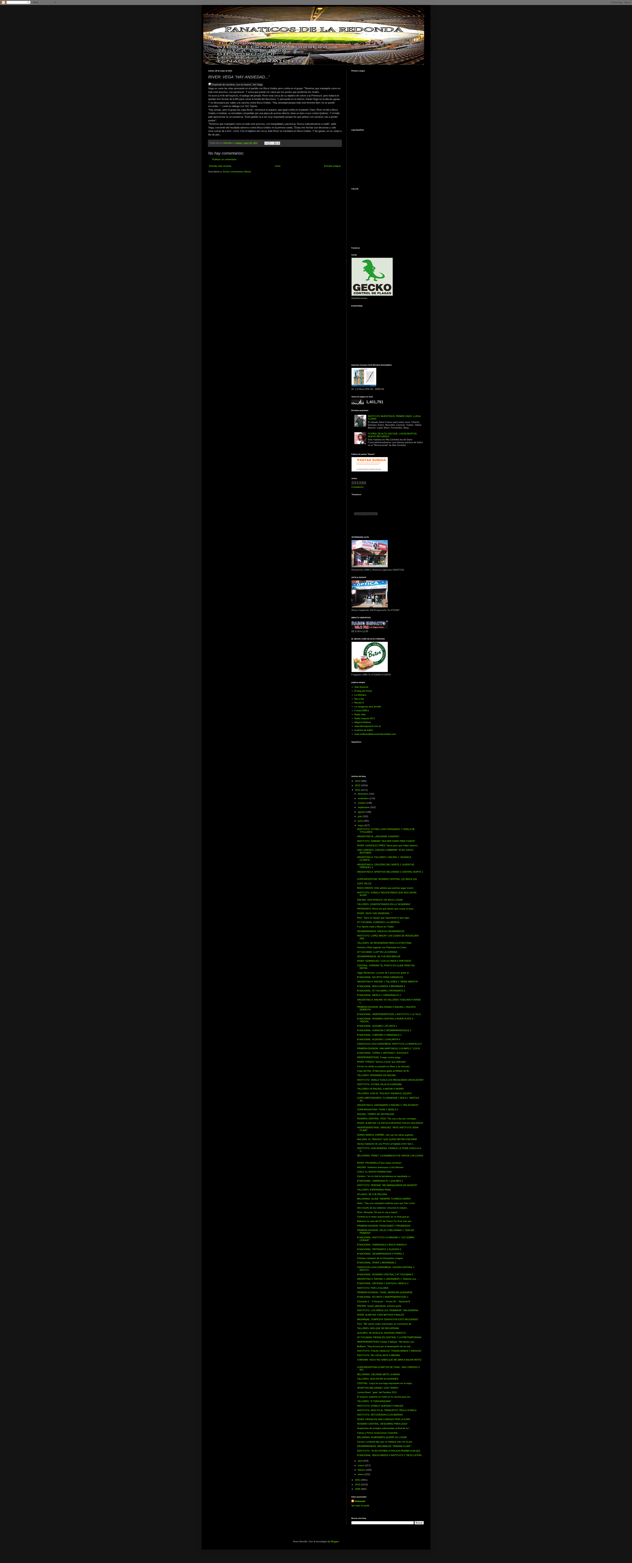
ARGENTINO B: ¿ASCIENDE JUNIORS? (378, 836)
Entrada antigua (332, 166)
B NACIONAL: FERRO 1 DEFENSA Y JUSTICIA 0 (382, 1053)
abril (360, 1460)
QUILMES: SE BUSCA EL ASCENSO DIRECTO (381, 1333)
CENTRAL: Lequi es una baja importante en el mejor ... (386, 1383)
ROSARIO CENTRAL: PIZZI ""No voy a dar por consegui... (387, 1118)
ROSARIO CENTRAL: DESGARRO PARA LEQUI (382, 1423)
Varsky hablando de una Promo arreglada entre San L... (386, 1143)
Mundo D (359, 702)
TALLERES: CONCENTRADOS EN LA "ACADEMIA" (384, 904)
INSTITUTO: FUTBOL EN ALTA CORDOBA (379, 1084)
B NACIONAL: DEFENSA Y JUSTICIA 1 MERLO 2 (382, 1283)
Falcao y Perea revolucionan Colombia (377, 1432)
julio (360, 816)
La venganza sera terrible (367, 706)
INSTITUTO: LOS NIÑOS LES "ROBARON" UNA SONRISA (387, 1310)
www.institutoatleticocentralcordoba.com (375, 734)
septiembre (364, 807)
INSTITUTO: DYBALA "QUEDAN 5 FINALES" (380, 1405)
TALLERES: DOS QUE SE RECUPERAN (378, 1328)
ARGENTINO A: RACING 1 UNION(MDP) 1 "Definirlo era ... (388, 1279)
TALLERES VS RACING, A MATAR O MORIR (380, 1088)
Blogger (335, 1541)
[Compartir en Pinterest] (278, 143)
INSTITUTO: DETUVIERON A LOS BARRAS (380, 1414)
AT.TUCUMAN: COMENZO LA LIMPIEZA (378, 922)
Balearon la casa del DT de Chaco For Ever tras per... (385, 1221)
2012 (358, 790)
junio (360, 820)
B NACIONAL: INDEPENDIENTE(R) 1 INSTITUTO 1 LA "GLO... (390, 1014)
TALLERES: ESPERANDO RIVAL (374, 1189)
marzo (361, 1465)
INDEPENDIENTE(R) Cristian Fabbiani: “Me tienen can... (386, 1341)
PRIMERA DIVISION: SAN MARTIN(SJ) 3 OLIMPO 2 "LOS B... (389, 1048)
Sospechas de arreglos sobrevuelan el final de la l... (384, 1428)
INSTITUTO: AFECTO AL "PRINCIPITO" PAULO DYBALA (386, 1410)
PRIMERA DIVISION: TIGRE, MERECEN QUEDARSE (384, 1292)
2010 (358, 1484)
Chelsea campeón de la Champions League (380, 1258)
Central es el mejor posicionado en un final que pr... (384, 1216)
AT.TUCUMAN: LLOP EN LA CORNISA (377, 952)
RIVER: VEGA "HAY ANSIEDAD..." (374, 913)
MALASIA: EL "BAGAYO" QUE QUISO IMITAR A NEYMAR (387, 1139)
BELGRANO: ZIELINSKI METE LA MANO (378, 1374)
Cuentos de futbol (363, 730)
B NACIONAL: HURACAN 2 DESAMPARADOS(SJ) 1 (384, 1030)
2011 (358, 1480)
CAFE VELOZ (364, 883)
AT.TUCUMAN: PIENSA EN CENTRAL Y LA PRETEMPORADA (389, 1337)
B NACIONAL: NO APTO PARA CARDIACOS (380, 977)
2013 (358, 785)
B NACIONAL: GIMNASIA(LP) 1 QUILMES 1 (380, 1180)
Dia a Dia (359, 698)
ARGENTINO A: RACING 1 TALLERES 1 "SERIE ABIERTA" (387, 981)
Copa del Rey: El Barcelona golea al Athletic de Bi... (384, 1070)
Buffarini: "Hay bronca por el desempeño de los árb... (384, 1346)
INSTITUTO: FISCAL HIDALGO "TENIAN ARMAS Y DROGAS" (389, 1350)
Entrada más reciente (220, 166)
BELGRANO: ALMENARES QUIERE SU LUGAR (382, 1437)
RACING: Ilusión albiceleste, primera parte (379, 1306)
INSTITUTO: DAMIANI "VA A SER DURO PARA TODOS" (386, 841)
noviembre (363, 798)
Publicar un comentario (224, 159)
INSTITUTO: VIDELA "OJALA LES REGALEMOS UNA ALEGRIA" (390, 1080)
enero (361, 1474)
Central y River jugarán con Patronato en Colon (382, 947)
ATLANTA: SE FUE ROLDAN (372, 1194)
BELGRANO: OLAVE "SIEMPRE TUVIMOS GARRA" (384, 1198)
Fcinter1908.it (361, 710)
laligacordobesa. (362, 722)
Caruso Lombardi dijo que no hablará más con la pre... (385, 1441)
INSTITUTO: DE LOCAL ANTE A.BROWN (378, 1355)
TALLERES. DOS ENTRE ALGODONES (377, 1378)
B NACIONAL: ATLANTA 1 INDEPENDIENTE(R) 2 (382, 1297)
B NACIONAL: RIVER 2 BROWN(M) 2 (376, 1262)
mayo (361, 825)
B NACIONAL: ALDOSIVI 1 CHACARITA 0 (378, 1039)
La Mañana (360, 695)
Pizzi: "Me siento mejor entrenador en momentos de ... (385, 1324)
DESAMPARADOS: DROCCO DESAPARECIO (380, 931)
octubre (362, 803)
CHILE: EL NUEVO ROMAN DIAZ (374, 1171)
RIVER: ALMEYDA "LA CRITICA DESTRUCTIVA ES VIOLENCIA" (390, 1123)
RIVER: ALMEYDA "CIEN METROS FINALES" (380, 1314)
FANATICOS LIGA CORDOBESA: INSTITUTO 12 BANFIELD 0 (389, 1043)
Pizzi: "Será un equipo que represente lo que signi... (384, 917)
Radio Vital (360, 714)
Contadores (357, 487)
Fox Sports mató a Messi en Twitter (375, 926)
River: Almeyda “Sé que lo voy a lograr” (377, 1212)
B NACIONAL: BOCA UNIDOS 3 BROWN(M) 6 (381, 986)
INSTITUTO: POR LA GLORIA (372, 1288)
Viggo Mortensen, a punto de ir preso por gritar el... (384, 972)
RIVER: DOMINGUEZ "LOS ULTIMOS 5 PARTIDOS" (384, 961)
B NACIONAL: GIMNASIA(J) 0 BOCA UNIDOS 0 (382, 1244)
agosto (362, 812)
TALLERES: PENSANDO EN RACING (376, 1075)
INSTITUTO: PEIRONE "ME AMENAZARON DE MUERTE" (387, 1185)
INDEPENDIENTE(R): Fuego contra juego (379, 1057)
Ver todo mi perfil (360, 1505)
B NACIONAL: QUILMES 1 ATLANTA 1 (377, 1026)
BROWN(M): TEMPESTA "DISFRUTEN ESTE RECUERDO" (388, 1319)
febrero (362, 1470)
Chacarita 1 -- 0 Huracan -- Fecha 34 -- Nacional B (383, 1301)
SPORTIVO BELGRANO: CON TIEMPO (377, 1388)
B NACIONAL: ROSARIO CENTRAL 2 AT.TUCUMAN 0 (385, 1274)
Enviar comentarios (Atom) (237, 171)
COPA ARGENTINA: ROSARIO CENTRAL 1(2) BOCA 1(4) (387, 879)
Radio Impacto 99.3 (364, 718)
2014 (358, 781)
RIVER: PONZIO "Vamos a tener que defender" (381, 1061)
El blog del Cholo (363, 691)
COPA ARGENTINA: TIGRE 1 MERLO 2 (377, 1109)
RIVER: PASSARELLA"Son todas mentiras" (379, 1163)
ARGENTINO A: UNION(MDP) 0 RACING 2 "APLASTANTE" (388, 1105)
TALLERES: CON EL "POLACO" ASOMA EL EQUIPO (384, 1093)
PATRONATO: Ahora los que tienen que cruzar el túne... (386, 908)
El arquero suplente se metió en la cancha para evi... (384, 1396)
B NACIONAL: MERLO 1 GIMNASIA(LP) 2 (379, 995)
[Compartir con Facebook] (275, 143)
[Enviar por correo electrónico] (266, 143)
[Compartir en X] (272, 143)
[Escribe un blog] (269, 143)
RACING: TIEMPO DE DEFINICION (375, 1114)
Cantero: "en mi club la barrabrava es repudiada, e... (384, 1176)
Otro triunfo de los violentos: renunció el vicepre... (383, 1207)
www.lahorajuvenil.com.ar (367, 726)
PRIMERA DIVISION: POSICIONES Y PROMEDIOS (383, 1225)
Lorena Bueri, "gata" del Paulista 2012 (377, 1392)
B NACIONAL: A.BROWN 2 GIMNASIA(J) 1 (379, 1035)
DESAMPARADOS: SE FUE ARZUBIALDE (378, 956)
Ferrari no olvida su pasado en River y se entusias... (384, 1066)
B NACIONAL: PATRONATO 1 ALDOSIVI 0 (379, 1249)
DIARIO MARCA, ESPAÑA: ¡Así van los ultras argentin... (386, 1135)
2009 (358, 1489)
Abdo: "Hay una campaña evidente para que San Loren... (387, 1203)
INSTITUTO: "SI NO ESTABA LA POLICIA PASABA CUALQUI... (389, 1450)
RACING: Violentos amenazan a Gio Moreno (380, 1167)
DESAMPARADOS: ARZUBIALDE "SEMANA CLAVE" (384, 1446)
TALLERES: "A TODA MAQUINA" (374, 1401)
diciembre (363, 793)
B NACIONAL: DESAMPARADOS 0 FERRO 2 (380, 1253)
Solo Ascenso (361, 687)
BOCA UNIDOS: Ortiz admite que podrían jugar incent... (386, 888)
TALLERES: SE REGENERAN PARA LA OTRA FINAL (384, 943)
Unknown (360, 1501)
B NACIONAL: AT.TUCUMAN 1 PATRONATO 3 (381, 990)
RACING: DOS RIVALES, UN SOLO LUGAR (380, 899)
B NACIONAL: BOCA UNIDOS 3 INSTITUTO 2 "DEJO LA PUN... (390, 1455)
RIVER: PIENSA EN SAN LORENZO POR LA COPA (383, 1419)
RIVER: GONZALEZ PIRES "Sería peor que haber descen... (388, 845)
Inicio (277, 166)
